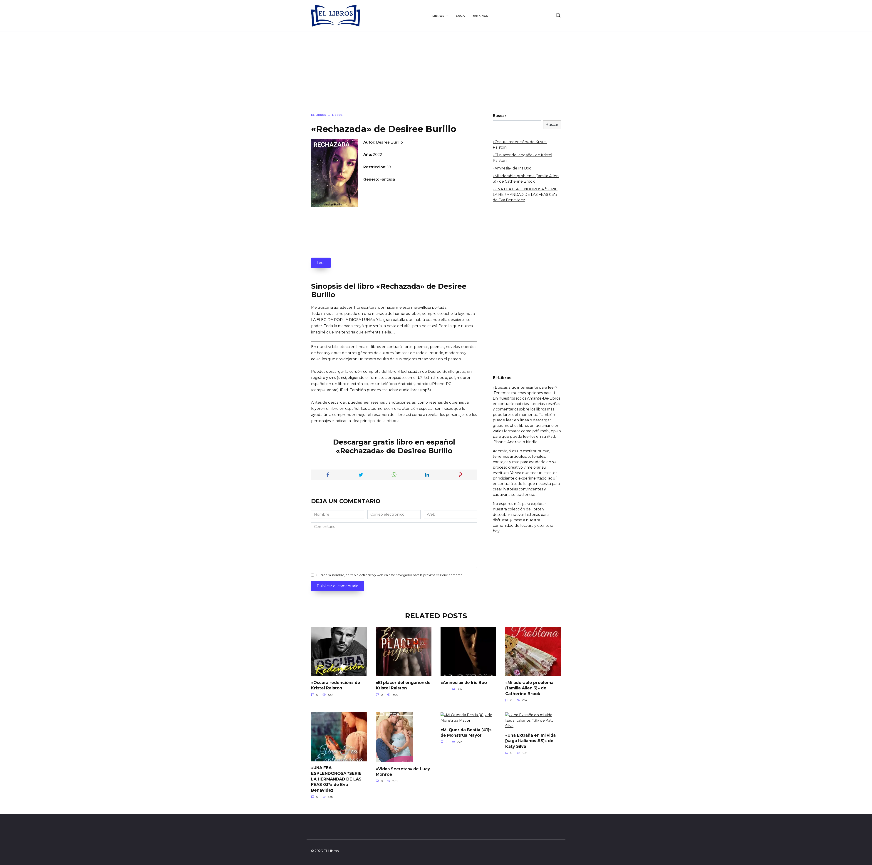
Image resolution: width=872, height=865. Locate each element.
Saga (460, 15)
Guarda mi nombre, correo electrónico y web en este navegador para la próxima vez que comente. (389, 575)
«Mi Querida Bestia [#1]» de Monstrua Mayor (466, 732)
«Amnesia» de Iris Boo (512, 168)
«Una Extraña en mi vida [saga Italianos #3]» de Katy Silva (530, 740)
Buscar (499, 116)
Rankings (480, 15)
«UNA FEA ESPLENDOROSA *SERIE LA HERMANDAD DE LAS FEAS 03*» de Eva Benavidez (525, 194)
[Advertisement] (436, 76)
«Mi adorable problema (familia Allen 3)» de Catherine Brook (529, 688)
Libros (438, 15)
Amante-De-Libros (543, 398)
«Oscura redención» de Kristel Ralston (335, 685)
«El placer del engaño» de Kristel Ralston (403, 685)
